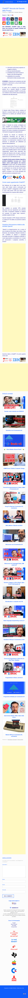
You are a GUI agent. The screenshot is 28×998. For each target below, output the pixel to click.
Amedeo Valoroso (18, 12)
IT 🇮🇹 (8, 15)
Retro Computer (14, 924)
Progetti (14, 922)
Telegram (8, 23)
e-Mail (16, 23)
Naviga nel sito (23, 1)
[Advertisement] (14, 52)
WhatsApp (12, 23)
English (14, 903)
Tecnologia (14, 925)
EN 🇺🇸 (11, 15)
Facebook (8, 19)
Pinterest (20, 19)
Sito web (4, 889)
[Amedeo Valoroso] (7, 2)
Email (3, 884)
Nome (3, 879)
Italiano (14, 903)
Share (4, 19)
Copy (20, 23)
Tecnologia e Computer (12, 739)
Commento (4, 864)
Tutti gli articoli (20, 739)
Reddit (4, 23)
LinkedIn (16, 19)
